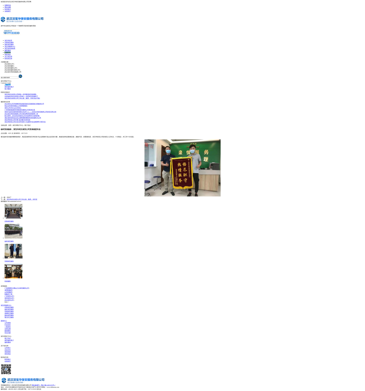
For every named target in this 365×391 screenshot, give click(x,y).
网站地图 (8, 7)
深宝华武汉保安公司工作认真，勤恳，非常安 (22, 199)
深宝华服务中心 (10, 46)
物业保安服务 (9, 315)
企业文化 (8, 350)
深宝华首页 (8, 40)
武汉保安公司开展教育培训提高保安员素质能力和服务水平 (24, 104)
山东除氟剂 (8, 292)
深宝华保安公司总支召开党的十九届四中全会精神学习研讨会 (25, 122)
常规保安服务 (9, 311)
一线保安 (8, 327)
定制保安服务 (9, 42)
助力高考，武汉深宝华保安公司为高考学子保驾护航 (22, 116)
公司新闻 (8, 323)
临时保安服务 (9, 44)
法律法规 (8, 329)
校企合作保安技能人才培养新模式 (16, 106)
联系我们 (8, 9)
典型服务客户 (9, 87)
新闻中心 (4, 321)
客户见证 (7, 52)
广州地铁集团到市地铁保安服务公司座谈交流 (20, 110)
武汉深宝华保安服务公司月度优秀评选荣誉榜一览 (21, 114)
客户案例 (8, 89)
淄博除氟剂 (8, 290)
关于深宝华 (8, 56)
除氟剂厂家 (8, 294)
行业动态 (8, 325)
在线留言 (8, 11)
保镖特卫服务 (9, 313)
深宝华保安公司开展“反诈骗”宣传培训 (17, 120)
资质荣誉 (8, 352)
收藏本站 (8, 5)
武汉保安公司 (9, 300)
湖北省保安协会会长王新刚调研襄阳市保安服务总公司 (23, 118)
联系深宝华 (8, 58)
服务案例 (8, 50)
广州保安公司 (9, 296)
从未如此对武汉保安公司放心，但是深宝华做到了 (21, 96)
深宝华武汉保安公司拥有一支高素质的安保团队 (20, 94)
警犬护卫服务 (9, 317)
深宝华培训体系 (10, 48)
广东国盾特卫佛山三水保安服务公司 (17, 288)
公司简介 (8, 348)
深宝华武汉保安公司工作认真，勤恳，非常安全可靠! (22, 98)
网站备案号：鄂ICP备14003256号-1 (43, 385)
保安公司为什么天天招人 (13, 108)
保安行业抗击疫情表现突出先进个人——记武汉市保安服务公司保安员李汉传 (30, 112)
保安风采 (8, 354)
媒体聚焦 (8, 331)
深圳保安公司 (9, 298)
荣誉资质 (8, 54)
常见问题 (8, 333)
